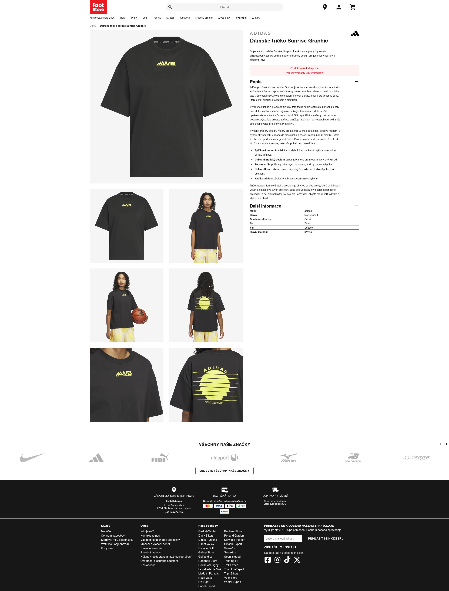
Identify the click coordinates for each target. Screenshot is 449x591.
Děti (144, 17)
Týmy (134, 17)
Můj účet (106, 531)
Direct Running (207, 540)
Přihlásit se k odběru (326, 538)
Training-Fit (231, 561)
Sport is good (232, 556)
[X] (297, 560)
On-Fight (203, 582)
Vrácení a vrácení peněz (155, 544)
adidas (261, 33)
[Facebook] (267, 560)
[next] (446, 444)
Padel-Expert (206, 586)
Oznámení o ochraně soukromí (159, 561)
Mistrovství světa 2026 (102, 17)
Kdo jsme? (147, 531)
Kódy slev (107, 548)
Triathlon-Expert (234, 569)
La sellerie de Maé (209, 569)
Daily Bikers (205, 535)
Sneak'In (229, 548)
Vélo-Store (230, 578)
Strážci (170, 17)
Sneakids (230, 552)
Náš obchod (148, 565)
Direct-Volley (206, 544)
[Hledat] (170, 7)
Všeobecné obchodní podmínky (160, 540)
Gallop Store (206, 552)
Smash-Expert (233, 544)
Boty (122, 17)
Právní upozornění (151, 548)
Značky (256, 17)
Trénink (156, 17)
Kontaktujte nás (174, 501)
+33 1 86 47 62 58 (174, 512)
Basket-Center (207, 531)
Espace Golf (206, 548)
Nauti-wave (205, 578)
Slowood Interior (234, 540)
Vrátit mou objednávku (115, 544)
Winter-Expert (232, 582)
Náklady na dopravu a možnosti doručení (165, 556)
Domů (93, 25)
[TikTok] (287, 560)
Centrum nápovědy (113, 535)
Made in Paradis (208, 573)
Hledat (224, 7)
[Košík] (352, 7)
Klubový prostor (204, 17)
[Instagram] (277, 560)
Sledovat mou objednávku (117, 540)
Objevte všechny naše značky (224, 471)
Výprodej (241, 17)
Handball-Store (207, 561)
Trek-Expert (231, 565)
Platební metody (150, 552)
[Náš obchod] (324, 7)
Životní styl (224, 17)
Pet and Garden (234, 535)
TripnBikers (231, 573)
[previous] (440, 444)
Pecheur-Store (233, 531)
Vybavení (184, 17)
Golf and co (205, 556)
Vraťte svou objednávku (275, 503)
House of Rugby (208, 565)
